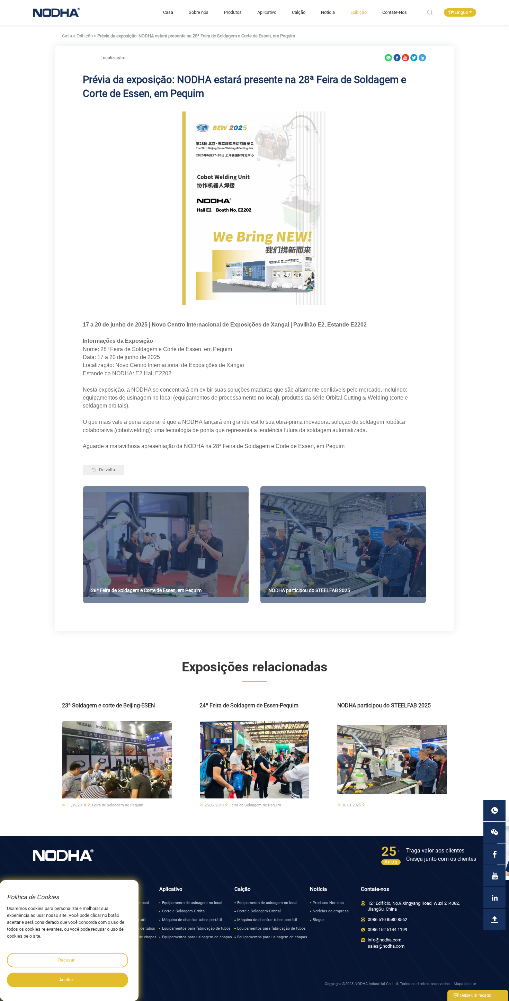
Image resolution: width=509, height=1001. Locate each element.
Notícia (328, 12)
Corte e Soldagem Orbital (184, 911)
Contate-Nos (394, 12)
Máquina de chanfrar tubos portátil (192, 920)
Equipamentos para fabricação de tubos (196, 928)
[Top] (494, 919)
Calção (298, 12)
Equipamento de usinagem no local (192, 903)
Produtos (233, 12)
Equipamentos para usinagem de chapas (197, 937)
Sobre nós (198, 12)
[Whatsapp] (388, 57)
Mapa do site (465, 984)
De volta (107, 469)
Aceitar (66, 979)
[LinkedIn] (422, 57)
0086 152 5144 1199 (387, 929)
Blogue (318, 920)
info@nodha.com (384, 939)
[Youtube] (405, 57)
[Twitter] (414, 57)
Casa (168, 12)
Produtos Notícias (328, 903)
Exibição (358, 12)
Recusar (66, 960)
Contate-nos (375, 889)
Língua (461, 12)
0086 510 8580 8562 (387, 919)
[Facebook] (397, 57)
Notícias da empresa (331, 911)
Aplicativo (266, 12)
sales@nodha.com (386, 946)
